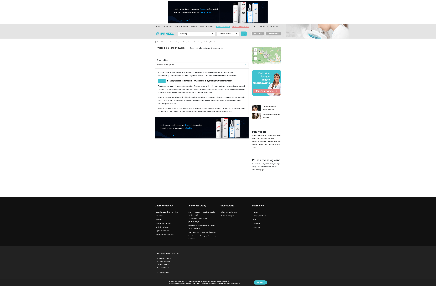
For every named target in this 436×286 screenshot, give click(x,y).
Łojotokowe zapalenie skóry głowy (167, 212)
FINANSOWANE (273, 34)
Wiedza (177, 26)
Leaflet (267, 63)
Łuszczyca (159, 216)
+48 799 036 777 (163, 273)
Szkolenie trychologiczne (229, 212)
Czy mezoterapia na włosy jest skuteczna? (202, 232)
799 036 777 (264, 26)
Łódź (265, 144)
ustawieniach (235, 283)
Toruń (260, 144)
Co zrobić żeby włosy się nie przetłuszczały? (197, 220)
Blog (254, 219)
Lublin (272, 138)
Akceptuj (260, 282)
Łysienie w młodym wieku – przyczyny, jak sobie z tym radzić (201, 227)
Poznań (278, 135)
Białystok (263, 141)
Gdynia (270, 141)
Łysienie (158, 219)
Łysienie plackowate (162, 227)
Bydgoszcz (265, 138)
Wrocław (271, 135)
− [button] (255, 53)
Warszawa (256, 135)
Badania (194, 26)
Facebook (256, 223)
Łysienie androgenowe (163, 223)
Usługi (185, 26)
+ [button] (255, 49)
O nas (158, 26)
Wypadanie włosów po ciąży (165, 234)
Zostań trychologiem (227, 216)
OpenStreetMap (276, 63)
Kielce (255, 144)
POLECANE (258, 34)
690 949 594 (274, 26)
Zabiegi (202, 26)
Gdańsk (271, 144)
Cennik (210, 26)
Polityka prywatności (259, 216)
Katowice (255, 141)
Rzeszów (277, 141)
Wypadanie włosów (162, 231)
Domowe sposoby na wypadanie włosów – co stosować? (202, 213)
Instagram (256, 227)
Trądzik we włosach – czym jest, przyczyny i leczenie (202, 237)
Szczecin (256, 138)
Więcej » (261, 170)
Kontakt (255, 212)
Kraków (263, 135)
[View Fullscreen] (255, 58)
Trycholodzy (167, 26)
